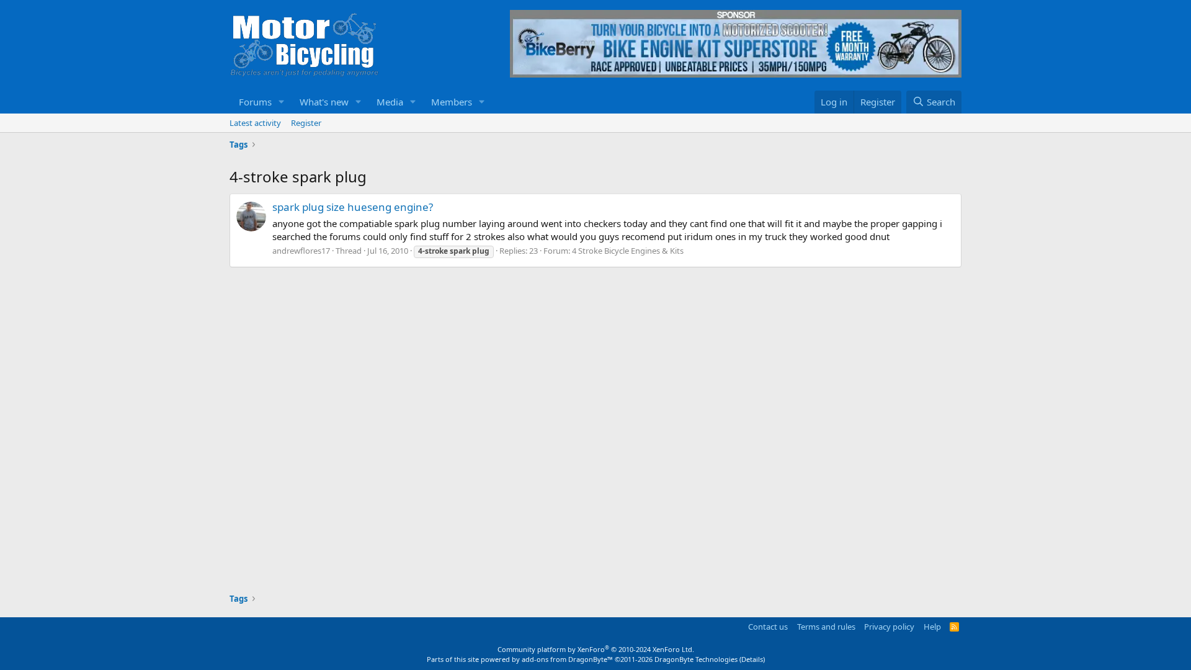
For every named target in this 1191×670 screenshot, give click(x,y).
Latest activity (255, 122)
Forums (255, 102)
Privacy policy (889, 626)
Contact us (768, 626)
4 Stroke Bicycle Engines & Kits (628, 250)
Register (306, 122)
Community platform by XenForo (595, 649)
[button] (281, 102)
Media (390, 102)
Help (932, 626)
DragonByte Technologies (696, 659)
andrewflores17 (301, 250)
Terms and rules (826, 626)
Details (752, 659)
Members (451, 102)
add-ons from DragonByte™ (567, 659)
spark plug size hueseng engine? (352, 207)
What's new (324, 102)
